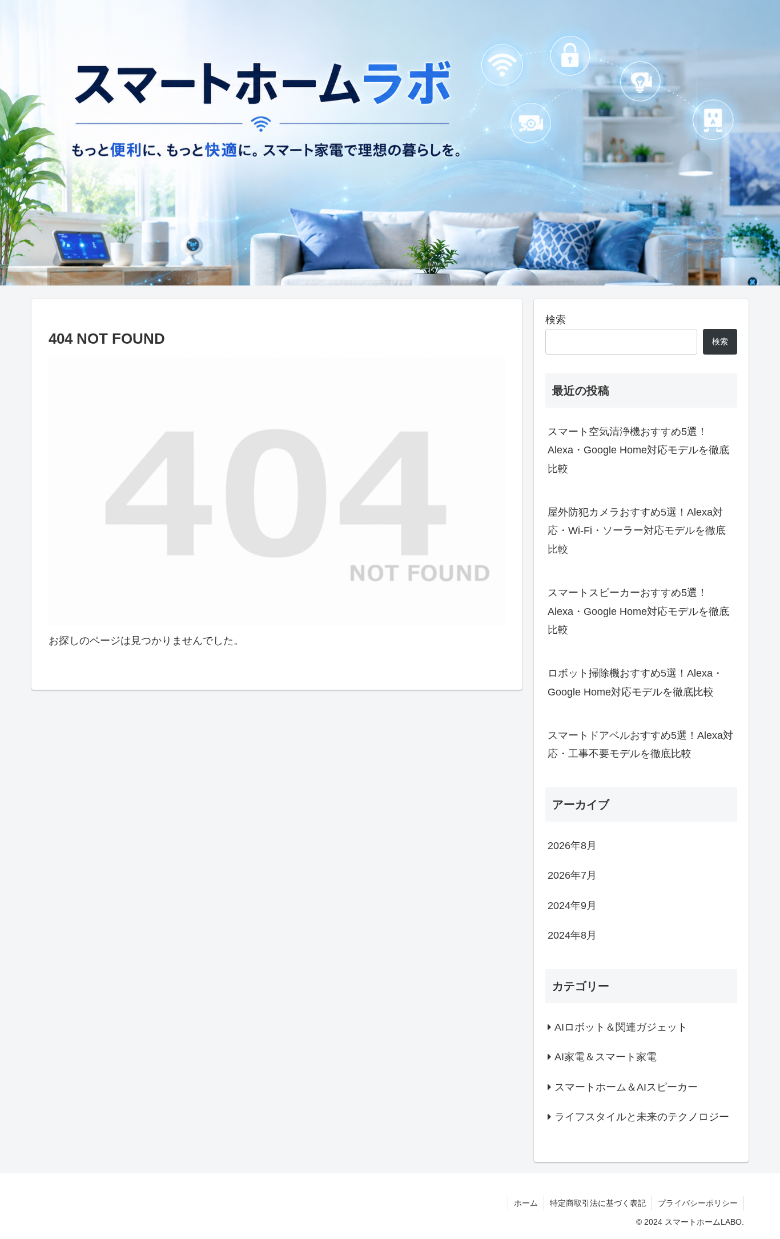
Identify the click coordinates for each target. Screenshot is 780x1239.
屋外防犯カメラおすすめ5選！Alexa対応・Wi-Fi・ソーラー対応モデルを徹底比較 (637, 530)
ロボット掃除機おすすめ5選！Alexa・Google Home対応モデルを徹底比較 (635, 682)
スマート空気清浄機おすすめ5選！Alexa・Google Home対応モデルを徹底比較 (638, 450)
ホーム (526, 1203)
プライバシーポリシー (698, 1203)
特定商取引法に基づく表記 (598, 1203)
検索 (555, 319)
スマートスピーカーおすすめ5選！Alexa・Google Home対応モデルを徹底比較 (638, 611)
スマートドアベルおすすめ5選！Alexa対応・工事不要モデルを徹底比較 (640, 744)
